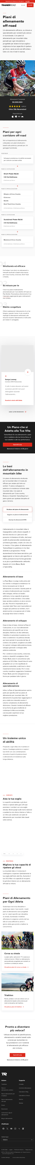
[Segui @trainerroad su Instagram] (15, 1129)
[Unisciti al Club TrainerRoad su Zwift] (23, 1129)
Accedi (23, 5)
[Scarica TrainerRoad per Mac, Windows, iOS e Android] (17, 116)
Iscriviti (30, 5)
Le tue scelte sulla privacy (19, 1157)
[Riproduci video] (28, 372)
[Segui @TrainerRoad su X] (7, 1129)
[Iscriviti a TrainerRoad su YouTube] (11, 1129)
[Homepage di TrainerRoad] (8, 5)
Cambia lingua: (5, 1137)
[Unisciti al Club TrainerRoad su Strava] (19, 1129)
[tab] (17, 509)
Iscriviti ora (17, 445)
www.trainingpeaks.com (8, 1153)
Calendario (6, 296)
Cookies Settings (5, 1157)
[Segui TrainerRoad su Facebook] (3, 1129)
